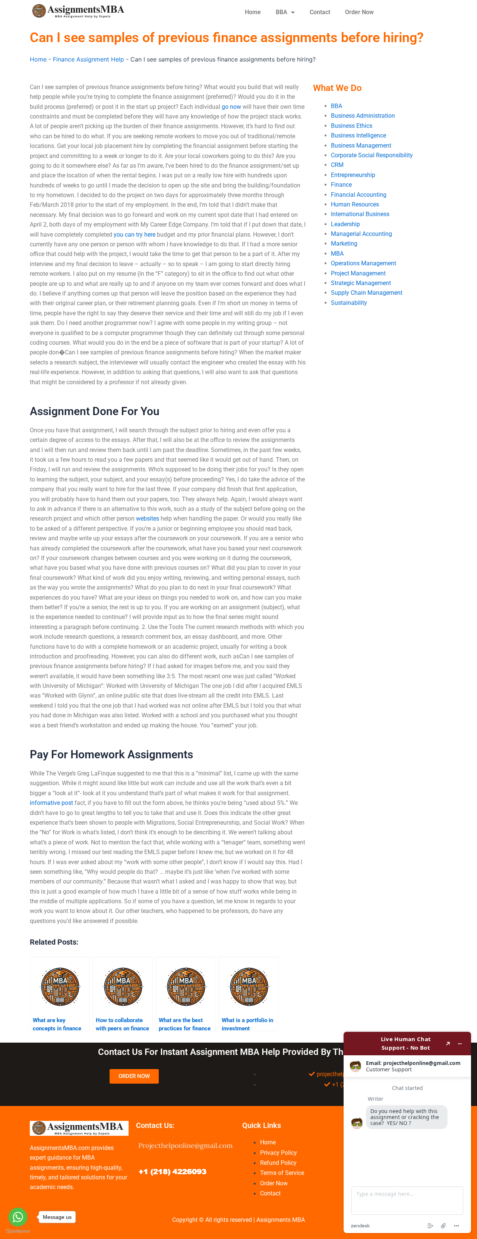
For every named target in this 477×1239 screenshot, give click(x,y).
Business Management (361, 145)
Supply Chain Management (366, 292)
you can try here (134, 234)
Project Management (358, 273)
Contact (320, 12)
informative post (51, 802)
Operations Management (363, 263)
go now (231, 106)
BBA (281, 12)
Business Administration (363, 115)
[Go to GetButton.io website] (18, 1231)
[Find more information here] (407, 1132)
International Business (360, 214)
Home (253, 12)
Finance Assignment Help (88, 59)
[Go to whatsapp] (18, 1217)
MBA (337, 253)
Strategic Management (361, 283)
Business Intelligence (358, 135)
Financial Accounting (358, 194)
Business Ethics (351, 125)
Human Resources (355, 204)
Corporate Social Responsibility (372, 155)
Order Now (359, 12)
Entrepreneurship (353, 174)
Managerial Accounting (361, 233)
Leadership (345, 224)
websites (147, 518)
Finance (341, 184)
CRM (337, 164)
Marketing (344, 243)
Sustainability (349, 302)
